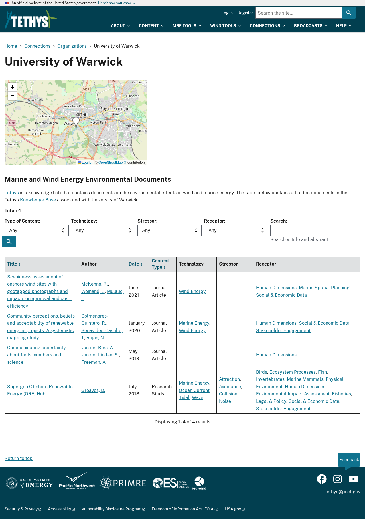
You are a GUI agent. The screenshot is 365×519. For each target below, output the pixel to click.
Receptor (214, 221)
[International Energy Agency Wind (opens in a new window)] (199, 483)
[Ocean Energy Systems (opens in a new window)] (171, 483)
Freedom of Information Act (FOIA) (183, 509)
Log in (227, 13)
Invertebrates (270, 379)
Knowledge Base (38, 200)
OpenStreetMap (110, 162)
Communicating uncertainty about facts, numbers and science (36, 355)
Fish (322, 372)
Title (12, 264)
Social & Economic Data (281, 295)
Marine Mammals (305, 379)
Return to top (19, 458)
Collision (228, 394)
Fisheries (341, 394)
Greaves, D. (93, 390)
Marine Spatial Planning (324, 287)
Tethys (12, 192)
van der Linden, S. (100, 355)
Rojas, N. (95, 337)
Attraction (229, 379)
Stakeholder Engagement (283, 330)
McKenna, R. (94, 284)
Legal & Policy (271, 401)
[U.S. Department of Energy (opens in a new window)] (29, 483)
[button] (76, 122)
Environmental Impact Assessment (293, 394)
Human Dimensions (276, 287)
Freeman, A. (94, 362)
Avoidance (230, 386)
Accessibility (59, 509)
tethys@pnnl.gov (342, 491)
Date (134, 264)
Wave (197, 397)
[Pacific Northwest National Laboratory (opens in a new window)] (74, 483)
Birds (261, 372)
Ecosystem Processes (292, 372)
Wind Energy (192, 291)
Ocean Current (194, 390)
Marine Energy (194, 323)
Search (278, 221)
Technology (83, 221)
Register (245, 13)
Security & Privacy (21, 509)
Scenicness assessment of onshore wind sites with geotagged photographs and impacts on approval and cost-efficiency (39, 291)
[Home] (31, 19)
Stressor (146, 221)
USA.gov (233, 509)
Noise (225, 401)
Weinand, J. (93, 291)
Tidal (184, 397)
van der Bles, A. (97, 347)
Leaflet (86, 162)
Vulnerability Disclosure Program (111, 509)
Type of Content (22, 221)
